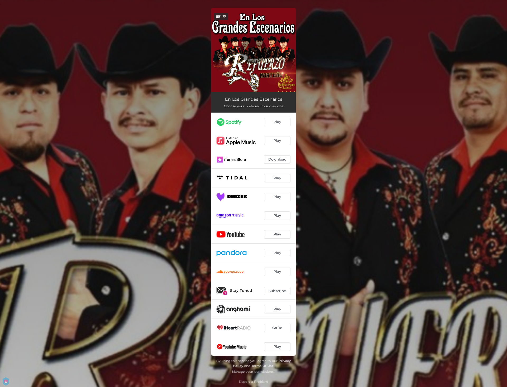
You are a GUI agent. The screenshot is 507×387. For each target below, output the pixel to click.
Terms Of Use (262, 366)
